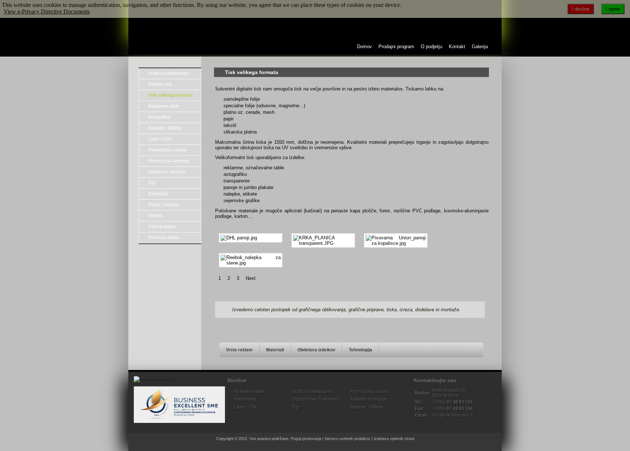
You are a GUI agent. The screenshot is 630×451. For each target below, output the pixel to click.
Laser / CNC (160, 139)
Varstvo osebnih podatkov (347, 438)
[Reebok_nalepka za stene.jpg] (251, 260)
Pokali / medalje (164, 204)
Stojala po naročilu (166, 171)
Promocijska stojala (167, 150)
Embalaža (158, 193)
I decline (581, 9)
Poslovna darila (163, 237)
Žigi (151, 182)
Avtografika (159, 117)
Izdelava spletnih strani (394, 438)
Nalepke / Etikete (165, 128)
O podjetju (431, 46)
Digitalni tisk (160, 84)
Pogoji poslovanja (306, 438)
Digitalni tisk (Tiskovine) (315, 399)
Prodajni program (396, 46)
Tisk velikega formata (170, 95)
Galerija (480, 46)
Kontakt (457, 46)
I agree (613, 9)
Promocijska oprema (168, 160)
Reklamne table (163, 106)
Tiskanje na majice (368, 399)
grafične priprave (366, 309)
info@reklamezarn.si (452, 415)
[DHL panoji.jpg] (251, 238)
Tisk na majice (162, 226)
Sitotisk (155, 215)
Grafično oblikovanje (168, 73)
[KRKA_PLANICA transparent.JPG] (323, 240)
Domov (364, 46)
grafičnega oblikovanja (322, 309)
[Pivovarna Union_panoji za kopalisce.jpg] (396, 240)
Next (251, 278)
